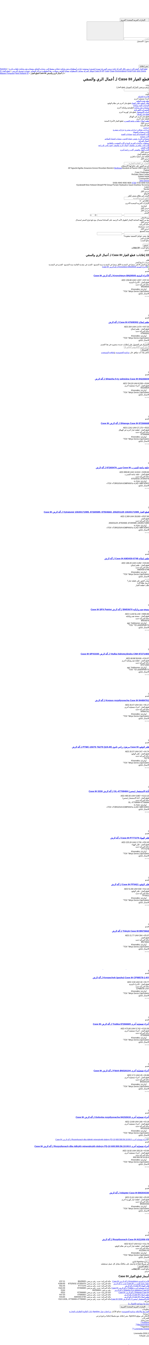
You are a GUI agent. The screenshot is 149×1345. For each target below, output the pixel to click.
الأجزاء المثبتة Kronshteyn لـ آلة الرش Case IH (130, 1281)
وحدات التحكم (39, 69)
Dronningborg (120, 71)
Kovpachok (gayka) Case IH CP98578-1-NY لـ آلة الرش (121, 977)
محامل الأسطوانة (76, 71)
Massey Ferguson (7, 73)
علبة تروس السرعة (108, 69)
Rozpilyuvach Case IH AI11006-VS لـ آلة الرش (125, 1239)
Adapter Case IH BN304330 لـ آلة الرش (129, 1193)
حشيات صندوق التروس (21, 71)
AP (103, 71)
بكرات (79, 69)
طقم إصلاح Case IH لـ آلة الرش (136, 1295)
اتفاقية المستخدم (107, 352)
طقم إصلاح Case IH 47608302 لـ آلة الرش (128, 322)
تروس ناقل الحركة (124, 69)
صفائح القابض (64, 71)
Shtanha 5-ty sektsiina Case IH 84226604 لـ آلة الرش (122, 379)
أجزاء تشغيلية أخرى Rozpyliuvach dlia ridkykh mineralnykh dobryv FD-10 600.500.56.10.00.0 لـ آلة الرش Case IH (91, 1146)
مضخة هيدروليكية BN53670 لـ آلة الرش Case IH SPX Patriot (120, 609)
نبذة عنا (146, 1304)
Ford (134, 71)
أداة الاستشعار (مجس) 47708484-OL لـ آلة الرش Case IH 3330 (119, 791)
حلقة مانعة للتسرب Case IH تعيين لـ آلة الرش (131, 1284)
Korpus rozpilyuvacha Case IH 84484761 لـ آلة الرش (122, 700)
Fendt (129, 71)
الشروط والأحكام (142, 1312)
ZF (28, 73)
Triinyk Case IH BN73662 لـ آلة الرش (130, 931)
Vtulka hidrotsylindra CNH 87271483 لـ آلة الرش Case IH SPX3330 (115, 654)
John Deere (141, 71)
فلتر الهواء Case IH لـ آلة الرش (137, 1286)
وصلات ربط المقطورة (50, 71)
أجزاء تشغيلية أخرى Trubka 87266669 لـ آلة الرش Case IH (121, 1024)
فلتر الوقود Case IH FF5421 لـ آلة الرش (130, 884)
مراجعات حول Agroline (102, 1312)
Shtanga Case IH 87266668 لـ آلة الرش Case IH (125, 423)
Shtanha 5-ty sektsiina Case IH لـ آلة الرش (131, 1290)
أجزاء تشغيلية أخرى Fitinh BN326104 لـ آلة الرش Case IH (121, 1070)
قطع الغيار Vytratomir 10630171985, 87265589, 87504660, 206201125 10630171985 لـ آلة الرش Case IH (96, 512)
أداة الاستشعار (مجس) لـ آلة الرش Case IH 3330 (130, 1299)
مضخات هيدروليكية (26, 69)
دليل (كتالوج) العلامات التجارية (80, 1312)
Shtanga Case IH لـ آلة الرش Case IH (134, 1292)
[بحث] (105, 31)
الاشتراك (144, 350)
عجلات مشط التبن (53, 69)
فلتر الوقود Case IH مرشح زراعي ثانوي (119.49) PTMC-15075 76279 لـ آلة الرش (110, 747)
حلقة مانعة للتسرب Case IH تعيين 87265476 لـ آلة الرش (122, 467)
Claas (112, 71)
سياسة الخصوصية (122, 352)
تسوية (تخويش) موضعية (91, 69)
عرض (146, 245)
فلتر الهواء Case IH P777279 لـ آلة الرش (129, 838)
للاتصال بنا (132, 1304)
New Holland (20, 73)
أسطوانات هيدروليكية (68, 69)
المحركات (135, 69)
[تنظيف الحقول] (148, 92)
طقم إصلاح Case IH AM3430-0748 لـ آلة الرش (126, 558)
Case (107, 71)
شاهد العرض (143, 1266)
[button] (74, 53)
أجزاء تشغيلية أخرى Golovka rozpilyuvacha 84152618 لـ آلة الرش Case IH (112, 1117)
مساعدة (140, 1304)
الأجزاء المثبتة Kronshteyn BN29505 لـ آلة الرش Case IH (121, 275)
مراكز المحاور (35, 71)
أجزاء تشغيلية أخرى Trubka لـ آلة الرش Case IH (130, 1288)
